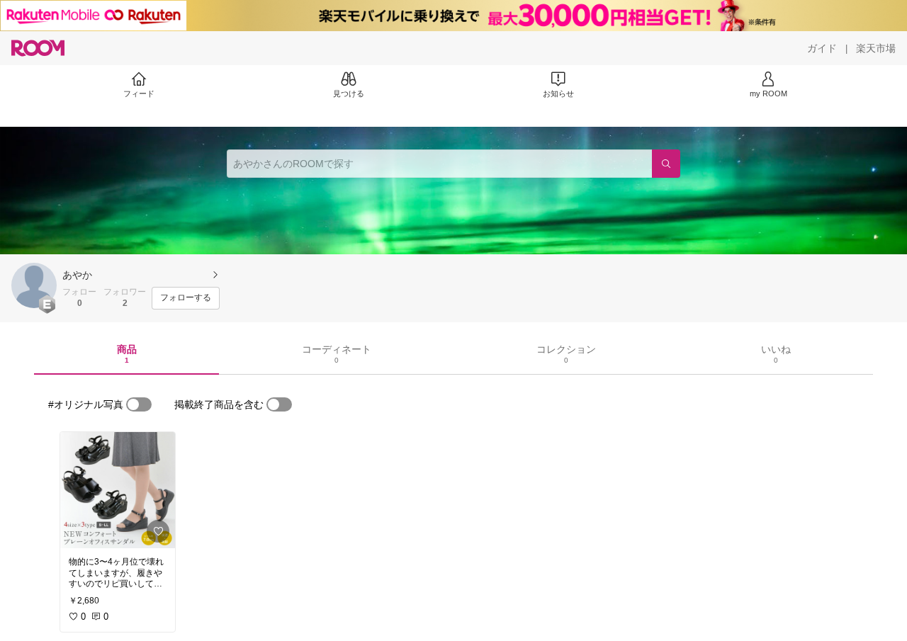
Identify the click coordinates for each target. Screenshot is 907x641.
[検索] (666, 163)
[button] (34, 285)
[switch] (139, 404)
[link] (117, 490)
